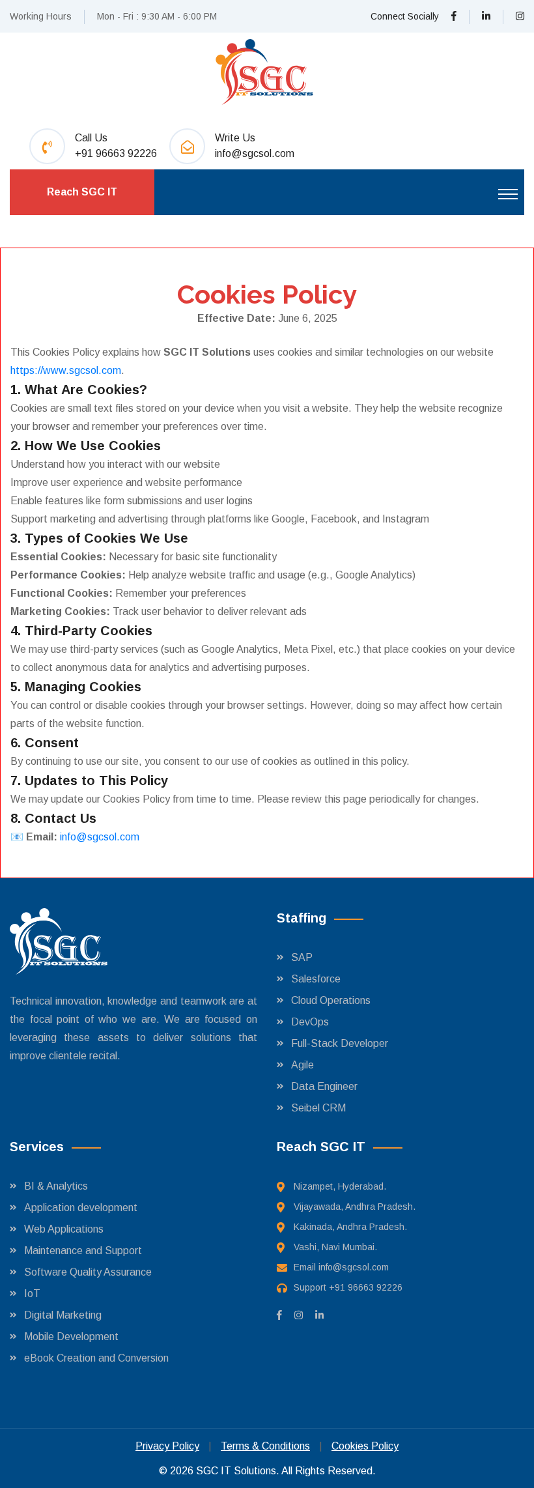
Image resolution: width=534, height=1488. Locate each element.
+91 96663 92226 (116, 153)
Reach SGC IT (82, 191)
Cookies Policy (365, 1446)
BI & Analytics (56, 1186)
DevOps (310, 1021)
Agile (302, 1064)
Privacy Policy (167, 1446)
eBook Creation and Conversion (96, 1358)
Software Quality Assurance (88, 1272)
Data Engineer (324, 1086)
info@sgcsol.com (254, 153)
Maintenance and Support (83, 1250)
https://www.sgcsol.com (65, 370)
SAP (302, 957)
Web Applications (64, 1229)
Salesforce (316, 978)
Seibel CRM (318, 1107)
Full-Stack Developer (339, 1043)
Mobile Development (71, 1336)
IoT (32, 1293)
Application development (80, 1207)
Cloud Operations (331, 1000)
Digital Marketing (63, 1315)
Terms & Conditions (265, 1446)
